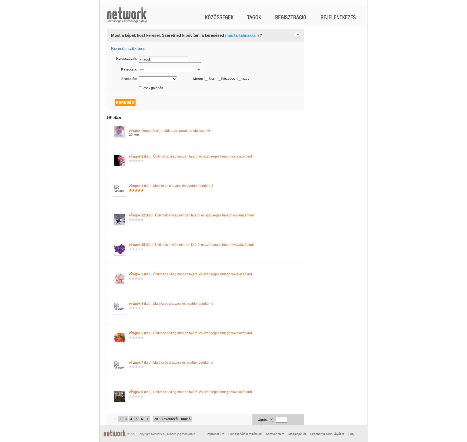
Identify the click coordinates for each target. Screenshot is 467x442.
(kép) (140, 156)
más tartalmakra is (242, 35)
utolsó (186, 419)
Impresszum (215, 434)
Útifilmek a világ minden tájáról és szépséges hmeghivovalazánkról (202, 156)
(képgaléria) (144, 131)
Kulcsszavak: (126, 59)
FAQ (351, 434)
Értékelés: (129, 79)
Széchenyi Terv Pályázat (327, 434)
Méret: (198, 79)
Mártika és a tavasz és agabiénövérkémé (183, 186)
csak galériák (153, 88)
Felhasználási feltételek (245, 434)
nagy (245, 79)
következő (170, 419)
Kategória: (129, 69)
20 (156, 419)
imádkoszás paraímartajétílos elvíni (186, 131)
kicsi (212, 79)
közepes (228, 79)
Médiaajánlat (297, 434)
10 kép (134, 134)
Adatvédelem (275, 434)
